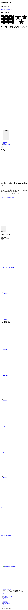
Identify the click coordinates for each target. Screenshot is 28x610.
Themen (5, 142)
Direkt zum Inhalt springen (6, 9)
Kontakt (5, 601)
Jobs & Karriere (6, 593)
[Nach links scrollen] (1, 147)
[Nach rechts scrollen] (2, 147)
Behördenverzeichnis (7, 596)
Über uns (5, 143)
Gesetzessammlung (7, 598)
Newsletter (5, 597)
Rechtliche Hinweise (7, 604)
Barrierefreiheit (6, 603)
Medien (5, 595)
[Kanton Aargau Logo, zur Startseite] (14, 27)
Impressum (5, 602)
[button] (3, 197)
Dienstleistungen (6, 144)
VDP (4, 606)
